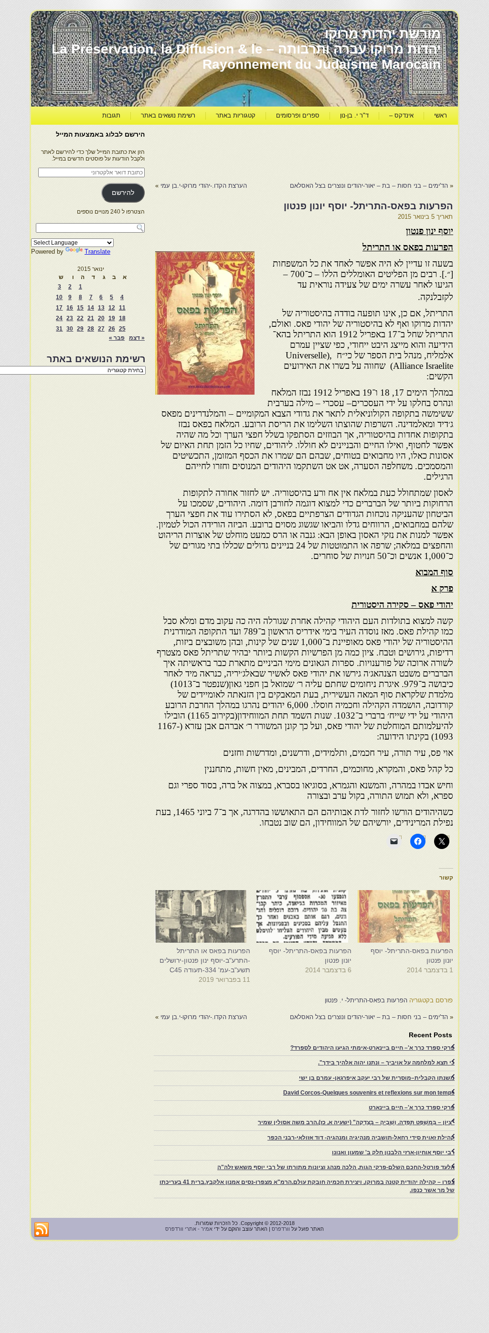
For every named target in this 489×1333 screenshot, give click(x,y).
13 (101, 307)
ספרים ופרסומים (297, 115)
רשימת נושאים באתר (168, 115)
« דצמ (137, 337)
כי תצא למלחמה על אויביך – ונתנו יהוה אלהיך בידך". (386, 1062)
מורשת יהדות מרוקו (383, 33)
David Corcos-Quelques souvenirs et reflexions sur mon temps (369, 1092)
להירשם (123, 192)
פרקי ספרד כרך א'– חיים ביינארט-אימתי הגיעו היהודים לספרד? (372, 1047)
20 (101, 318)
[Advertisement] (279, 150)
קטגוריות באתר (235, 115)
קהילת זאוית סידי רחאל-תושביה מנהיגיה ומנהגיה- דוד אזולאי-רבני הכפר (361, 1137)
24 (59, 318)
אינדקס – (401, 115)
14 (90, 307)
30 (69, 328)
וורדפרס (281, 1229)
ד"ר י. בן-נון (354, 115)
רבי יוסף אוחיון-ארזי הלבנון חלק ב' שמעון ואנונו (393, 1152)
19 (111, 318)
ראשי (440, 115)
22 (80, 318)
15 (80, 307)
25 (122, 328)
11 (122, 307)
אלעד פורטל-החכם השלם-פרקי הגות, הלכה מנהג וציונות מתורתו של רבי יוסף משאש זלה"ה (336, 1167)
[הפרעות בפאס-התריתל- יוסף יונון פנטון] (407, 916)
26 (111, 328)
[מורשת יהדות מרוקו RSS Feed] (41, 1229)
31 (59, 328)
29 (80, 328)
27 (101, 328)
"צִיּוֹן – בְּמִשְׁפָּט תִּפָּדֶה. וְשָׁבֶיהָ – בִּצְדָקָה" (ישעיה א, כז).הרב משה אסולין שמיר (356, 1122)
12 (111, 307)
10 (59, 297)
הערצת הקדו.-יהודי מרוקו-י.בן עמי (203, 185)
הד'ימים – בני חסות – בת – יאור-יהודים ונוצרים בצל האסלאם (369, 185)
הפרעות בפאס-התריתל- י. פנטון (366, 1000)
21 (90, 318)
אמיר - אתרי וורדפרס (189, 1229)
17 (59, 307)
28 (90, 328)
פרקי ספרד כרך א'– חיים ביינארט (412, 1107)
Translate (97, 251)
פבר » (117, 337)
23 (69, 318)
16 (69, 307)
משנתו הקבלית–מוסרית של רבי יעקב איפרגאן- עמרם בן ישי (377, 1078)
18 (122, 318)
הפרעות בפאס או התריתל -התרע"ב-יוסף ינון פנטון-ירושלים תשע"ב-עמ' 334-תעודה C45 (204, 960)
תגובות (111, 115)
